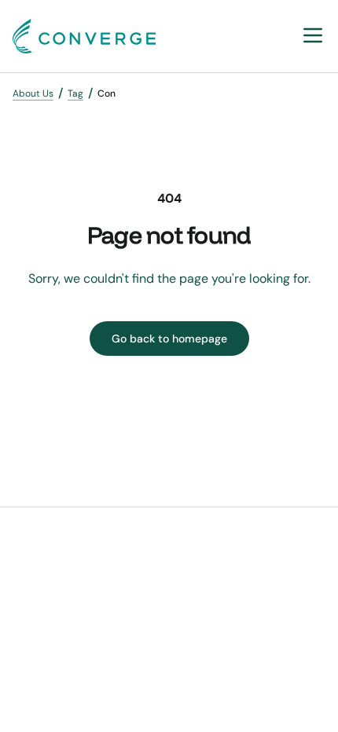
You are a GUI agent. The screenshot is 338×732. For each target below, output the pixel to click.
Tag (75, 93)
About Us (33, 93)
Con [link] (106, 93)
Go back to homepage (169, 338)
